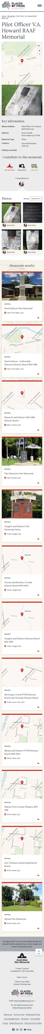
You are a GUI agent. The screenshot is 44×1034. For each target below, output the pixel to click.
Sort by (26, 199)
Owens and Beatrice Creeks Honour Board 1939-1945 (18, 584)
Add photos (22, 170)
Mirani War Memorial (15, 919)
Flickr (29, 1029)
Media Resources (16, 1023)
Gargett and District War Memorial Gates (17, 528)
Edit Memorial (10, 170)
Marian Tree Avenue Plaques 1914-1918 (21, 808)
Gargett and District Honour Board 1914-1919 (22, 640)
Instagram (21, 1029)
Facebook (13, 1029)
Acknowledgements (12, 1019)
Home (4, 16)
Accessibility (35, 1019)
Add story (34, 170)
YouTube (25, 1029)
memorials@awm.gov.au (23, 1001)
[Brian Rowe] (21, 184)
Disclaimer (25, 1019)
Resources (8, 1014)
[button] (39, 5)
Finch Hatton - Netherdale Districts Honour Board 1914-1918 (20, 363)
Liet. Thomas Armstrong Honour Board (20, 864)
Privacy (5, 1023)
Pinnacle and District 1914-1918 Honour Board (19, 419)
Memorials (11, 16)
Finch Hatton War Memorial (18, 308)
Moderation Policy (33, 1014)
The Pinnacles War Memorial (18, 473)
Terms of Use (18, 1014)
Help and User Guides (33, 1023)
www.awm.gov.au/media (22, 1007)
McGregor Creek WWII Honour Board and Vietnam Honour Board (21, 696)
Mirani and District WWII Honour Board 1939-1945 (21, 752)
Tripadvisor (17, 1029)
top (39, 954)
